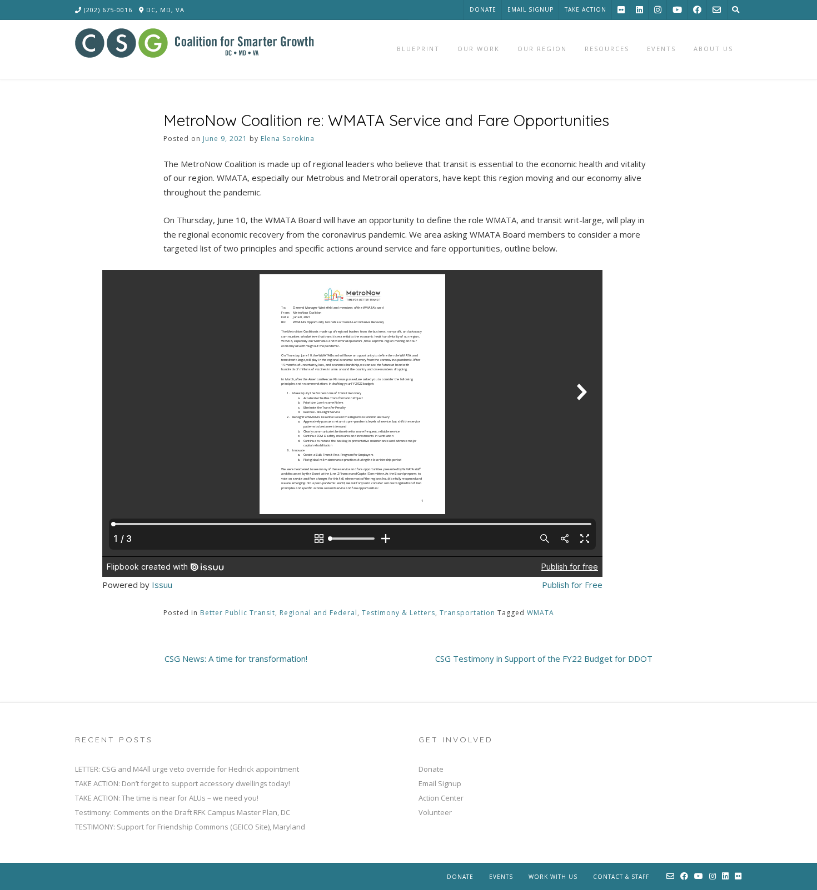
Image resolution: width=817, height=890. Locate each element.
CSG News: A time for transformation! (236, 658)
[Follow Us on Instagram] (658, 9)
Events (501, 877)
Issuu (162, 584)
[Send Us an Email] (716, 9)
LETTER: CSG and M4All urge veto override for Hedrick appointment (187, 769)
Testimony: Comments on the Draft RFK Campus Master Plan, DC (182, 812)
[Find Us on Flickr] (621, 9)
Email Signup (530, 9)
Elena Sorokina (288, 138)
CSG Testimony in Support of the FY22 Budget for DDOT (543, 658)
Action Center (441, 798)
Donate (483, 9)
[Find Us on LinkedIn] (639, 9)
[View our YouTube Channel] (677, 9)
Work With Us (553, 877)
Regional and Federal (318, 612)
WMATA (540, 612)
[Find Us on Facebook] (697, 9)
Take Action (585, 9)
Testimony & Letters (398, 612)
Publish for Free (572, 584)
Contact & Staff (621, 877)
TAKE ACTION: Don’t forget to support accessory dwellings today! (182, 783)
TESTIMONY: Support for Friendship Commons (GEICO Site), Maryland (190, 827)
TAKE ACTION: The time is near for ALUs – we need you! (166, 798)
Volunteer (435, 812)
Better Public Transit (237, 612)
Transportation (467, 612)
